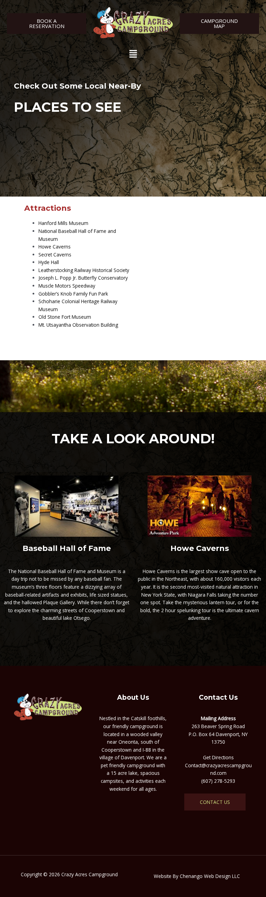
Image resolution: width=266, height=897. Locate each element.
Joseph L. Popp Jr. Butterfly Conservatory (83, 277)
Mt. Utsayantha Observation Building (78, 324)
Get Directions (218, 757)
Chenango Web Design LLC (210, 876)
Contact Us (215, 802)
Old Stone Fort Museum (64, 317)
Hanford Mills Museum (63, 223)
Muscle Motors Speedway (66, 285)
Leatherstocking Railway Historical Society (83, 270)
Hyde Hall (48, 262)
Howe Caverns (54, 246)
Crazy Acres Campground (89, 874)
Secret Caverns (54, 254)
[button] (133, 54)
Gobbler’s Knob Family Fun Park (73, 293)
